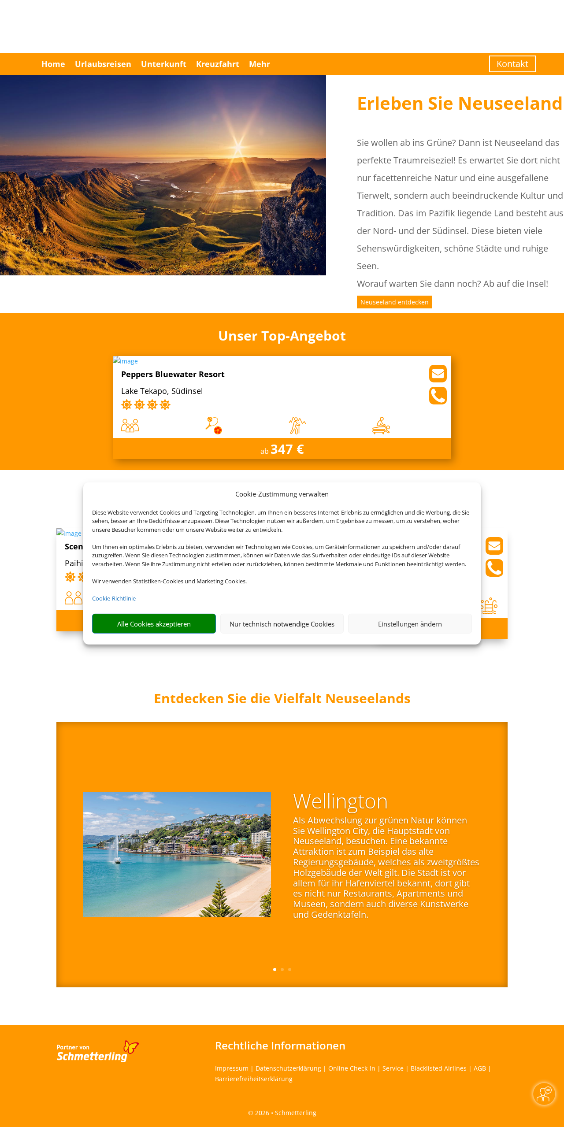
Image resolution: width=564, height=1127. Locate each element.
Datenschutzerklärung (288, 1068)
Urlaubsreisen (103, 64)
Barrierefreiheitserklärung (254, 1079)
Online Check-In (351, 1068)
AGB (480, 1068)
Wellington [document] (340, 802)
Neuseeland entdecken (394, 302)
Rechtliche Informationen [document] (280, 1045)
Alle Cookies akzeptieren (154, 623)
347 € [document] (287, 448)
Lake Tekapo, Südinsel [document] (162, 391)
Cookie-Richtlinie (114, 598)
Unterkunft (163, 64)
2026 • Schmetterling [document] (284, 1112)
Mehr (259, 64)
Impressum (232, 1068)
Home (53, 64)
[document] (282, 700)
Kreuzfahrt (217, 64)
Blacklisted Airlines (439, 1068)
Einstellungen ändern (410, 623)
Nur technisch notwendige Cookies (282, 623)
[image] (125, 361)
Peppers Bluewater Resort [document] (173, 374)
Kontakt (512, 64)
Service (393, 1068)
